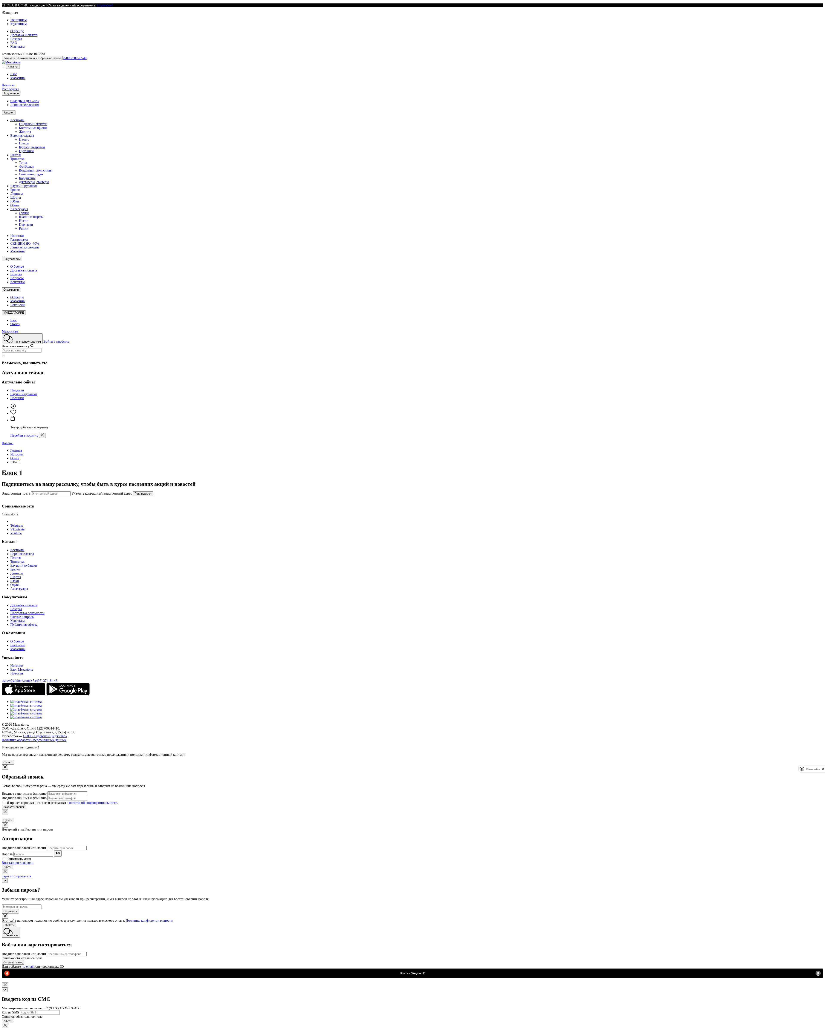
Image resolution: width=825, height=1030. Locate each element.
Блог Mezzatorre (21, 669)
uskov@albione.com (16, 680)
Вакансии (17, 305)
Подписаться (142, 493)
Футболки (26, 166)
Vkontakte (17, 529)
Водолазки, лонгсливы (35, 170)
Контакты (17, 46)
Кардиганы (27, 178)
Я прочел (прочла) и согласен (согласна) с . (62, 803)
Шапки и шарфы (31, 217)
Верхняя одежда (22, 135)
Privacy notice (813, 769)
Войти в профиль (56, 341)
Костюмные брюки (33, 128)
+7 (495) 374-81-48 (44, 680)
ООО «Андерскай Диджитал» (45, 736)
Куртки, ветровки (32, 147)
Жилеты (25, 131)
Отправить (10, 911)
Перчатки (26, 224)
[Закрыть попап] (42, 435)
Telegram (16, 525)
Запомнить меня (19, 859)
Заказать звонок (13, 807)
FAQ (13, 42)
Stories (15, 324)
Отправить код (13, 962)
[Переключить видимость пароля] (58, 853)
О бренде (17, 31)
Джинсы (16, 193)
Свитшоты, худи (31, 174)
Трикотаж (17, 159)
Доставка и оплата (23, 35)
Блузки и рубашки (23, 186)
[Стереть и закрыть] (3, 355)
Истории (16, 665)
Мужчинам (18, 24)
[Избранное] (13, 413)
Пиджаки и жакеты (33, 124)
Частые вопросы (22, 617)
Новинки (8, 85)
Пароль (7, 854)
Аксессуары (19, 209)
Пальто (24, 139)
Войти (7, 867)
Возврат (16, 39)
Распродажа (10, 89)
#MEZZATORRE (13, 312)
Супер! (7, 762)
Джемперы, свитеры (34, 182)
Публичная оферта (24, 624)
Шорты (15, 197)
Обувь (14, 205)
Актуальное (11, 93)
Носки (23, 220)
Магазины (17, 78)
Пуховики (26, 151)
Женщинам (18, 20)
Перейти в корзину (24, 435)
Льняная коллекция (24, 105)
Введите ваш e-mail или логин (24, 848)
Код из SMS (10, 1012)
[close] (823, 769)
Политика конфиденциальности (149, 920)
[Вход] (13, 407)
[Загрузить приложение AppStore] (24, 694)
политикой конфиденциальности (93, 803)
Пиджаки (17, 390)
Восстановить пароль (17, 862)
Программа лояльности (27, 613)
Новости (16, 673)
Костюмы (17, 120)
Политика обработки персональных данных (34, 740)
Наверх (7, 443)
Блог (13, 74)
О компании (11, 289)
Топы (23, 162)
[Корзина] (12, 420)
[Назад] (5, 880)
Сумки (24, 213)
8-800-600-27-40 (75, 58)
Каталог (13, 66)
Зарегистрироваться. (17, 876)
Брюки (15, 190)
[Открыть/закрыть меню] (3, 67)
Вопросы (17, 278)
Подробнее (105, 5)
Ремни (23, 228)
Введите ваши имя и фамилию (24, 793)
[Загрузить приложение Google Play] (68, 694)
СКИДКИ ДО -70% (24, 101)
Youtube (16, 533)
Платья (15, 155)
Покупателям (12, 259)
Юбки (14, 201)
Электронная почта (16, 493)
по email (28, 966)
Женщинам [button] (10, 12)
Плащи (24, 143)
